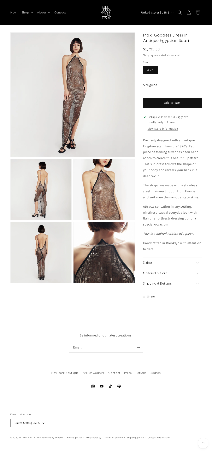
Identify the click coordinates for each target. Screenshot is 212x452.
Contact (114, 373)
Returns (141, 373)
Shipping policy (135, 437)
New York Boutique (65, 373)
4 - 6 (150, 70)
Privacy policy (93, 437)
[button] (27, 12)
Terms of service (114, 437)
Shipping (148, 55)
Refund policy (74, 437)
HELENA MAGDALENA (30, 437)
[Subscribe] (138, 347)
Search (156, 373)
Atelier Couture (94, 373)
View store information (163, 128)
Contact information (159, 437)
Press (128, 373)
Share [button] (151, 296)
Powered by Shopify (52, 437)
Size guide (150, 85)
